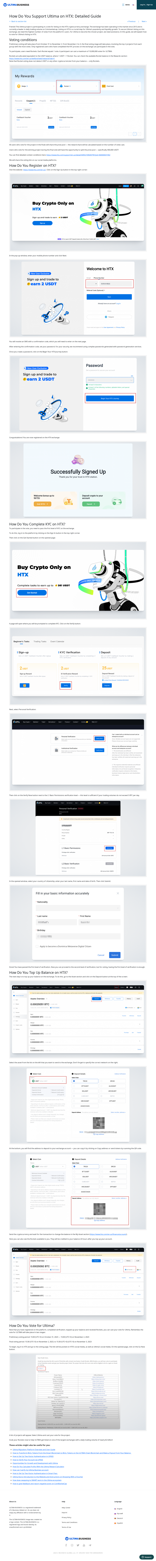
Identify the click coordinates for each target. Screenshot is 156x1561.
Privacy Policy (66, 1517)
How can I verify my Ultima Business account (30, 1470)
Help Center (66, 1508)
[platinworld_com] (90, 1545)
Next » (144, 21)
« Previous (131, 21)
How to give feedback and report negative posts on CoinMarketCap (40, 1483)
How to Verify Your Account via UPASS (28, 1460)
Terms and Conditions (69, 1522)
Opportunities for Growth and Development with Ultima (35, 1463)
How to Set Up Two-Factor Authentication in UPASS (33, 1456)
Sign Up (150, 5)
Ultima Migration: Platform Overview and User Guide (34, 1449)
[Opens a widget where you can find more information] (146, 1557)
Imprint (64, 1513)
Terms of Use (66, 1527)
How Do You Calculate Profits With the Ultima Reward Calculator (38, 1466)
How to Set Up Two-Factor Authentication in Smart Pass (35, 1473)
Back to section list (18, 21)
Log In (142, 5)
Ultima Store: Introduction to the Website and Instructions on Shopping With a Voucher (48, 1477)
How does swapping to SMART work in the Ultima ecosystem (37, 1480)
